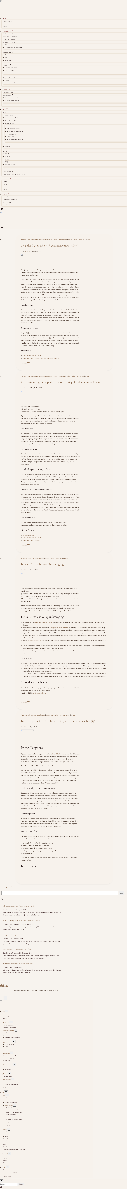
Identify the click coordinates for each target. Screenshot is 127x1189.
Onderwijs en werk (10, 83)
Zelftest (7, 154)
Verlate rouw (5, 1074)
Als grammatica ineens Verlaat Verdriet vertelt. (18, 906)
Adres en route (7, 202)
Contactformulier (7, 197)
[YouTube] (5, 986)
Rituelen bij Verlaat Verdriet (12, 100)
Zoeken (3, 890)
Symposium (62, 376)
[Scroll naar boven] (2, 998)
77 (9, 887)
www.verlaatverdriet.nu (34, 641)
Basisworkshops (9, 115)
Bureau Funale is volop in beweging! (42, 564)
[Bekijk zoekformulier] (2, 209)
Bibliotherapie (41, 715)
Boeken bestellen (9, 1105)
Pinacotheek (6, 24)
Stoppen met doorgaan (10, 935)
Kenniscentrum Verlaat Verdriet (48, 240)
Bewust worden (7, 1079)
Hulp (4, 1095)
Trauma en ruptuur (9, 55)
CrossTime (8, 73)
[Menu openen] (2, 226)
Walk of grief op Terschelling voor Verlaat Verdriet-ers (21, 920)
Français (5, 187)
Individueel (7, 146)
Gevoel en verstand (8, 92)
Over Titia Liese (7, 205)
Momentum (8, 60)
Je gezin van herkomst (8, 1031)
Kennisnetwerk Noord (29, 535)
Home (3, 1011)
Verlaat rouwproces (38, 558)
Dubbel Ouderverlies (8, 34)
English (5, 184)
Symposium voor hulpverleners (32, 540)
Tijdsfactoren (6, 1053)
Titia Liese (27, 251)
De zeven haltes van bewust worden (14, 98)
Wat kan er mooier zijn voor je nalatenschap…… (19, 964)
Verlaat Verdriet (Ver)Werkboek (15, 131)
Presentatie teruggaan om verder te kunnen (14, 174)
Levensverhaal (63, 240)
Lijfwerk (7, 159)
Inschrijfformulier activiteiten (10, 200)
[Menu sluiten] (1, 1004)
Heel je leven (8, 144)
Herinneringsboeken (12, 134)
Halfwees (24, 240)
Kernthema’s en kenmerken (10, 37)
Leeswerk (7, 156)
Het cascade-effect (10, 70)
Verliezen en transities (10, 42)
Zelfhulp (5, 1130)
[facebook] (0, 986)
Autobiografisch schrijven (28, 715)
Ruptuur (7, 58)
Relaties (7, 80)
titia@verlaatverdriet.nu (39, 693)
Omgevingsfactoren (8, 1065)
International (5, 1154)
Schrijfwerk (8, 162)
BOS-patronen (8, 45)
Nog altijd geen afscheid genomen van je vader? (49, 245)
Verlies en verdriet (7, 1042)
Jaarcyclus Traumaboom (11, 120)
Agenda (5, 27)
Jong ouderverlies (33, 240)
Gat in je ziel (10, 126)
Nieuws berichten (7, 21)
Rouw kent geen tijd (8, 172)
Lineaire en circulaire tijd (11, 68)
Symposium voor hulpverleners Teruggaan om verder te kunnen (41, 358)
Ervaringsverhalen (65, 715)
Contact (4, 1167)
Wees (89, 240)
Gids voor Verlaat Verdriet (13, 129)
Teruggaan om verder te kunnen (15, 139)
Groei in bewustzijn (26, 872)
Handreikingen (10, 137)
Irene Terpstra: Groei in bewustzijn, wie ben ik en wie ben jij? (58, 721)
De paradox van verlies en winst (13, 48)
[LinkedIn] (7, 986)
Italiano (5, 190)
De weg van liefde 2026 (11, 118)
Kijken (4, 169)
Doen (3, 1092)
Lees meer (25, 363)
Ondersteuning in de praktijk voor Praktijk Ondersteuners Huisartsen (63, 382)
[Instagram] (2, 986)
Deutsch (5, 182)
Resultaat (5, 105)
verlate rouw (82, 240)
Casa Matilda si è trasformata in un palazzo (17, 949)
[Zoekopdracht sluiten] (1, 1180)
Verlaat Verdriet (72, 240)
